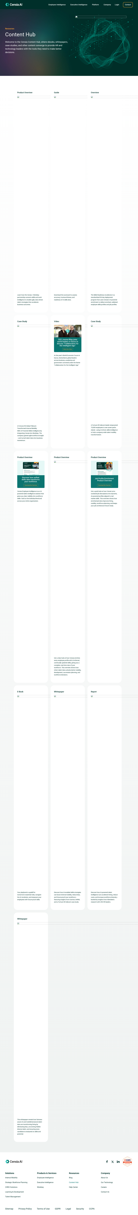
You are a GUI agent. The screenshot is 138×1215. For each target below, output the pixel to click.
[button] (57, 4)
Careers (104, 1187)
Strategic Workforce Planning (16, 1182)
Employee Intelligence (45, 1178)
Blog (70, 1178)
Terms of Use (43, 1208)
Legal (68, 1208)
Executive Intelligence (45, 1182)
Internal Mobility (11, 1178)
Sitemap (9, 1208)
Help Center (73, 1187)
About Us (104, 1178)
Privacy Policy (25, 1208)
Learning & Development (14, 1192)
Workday (40, 1187)
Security (80, 1208)
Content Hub (73, 1182)
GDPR (57, 1208)
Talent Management (12, 1197)
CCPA (92, 1208)
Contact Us (105, 1192)
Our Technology (107, 1182)
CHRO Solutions (11, 1187)
